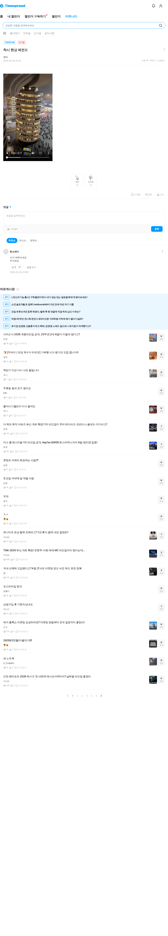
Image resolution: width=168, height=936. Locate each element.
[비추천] (20, 267)
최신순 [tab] (22, 240)
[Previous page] (68, 696)
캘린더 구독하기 (35, 16)
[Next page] (101, 696)
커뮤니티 (71, 16)
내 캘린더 (14, 16)
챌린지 (56, 16)
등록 (157, 228)
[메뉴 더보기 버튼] (4, 33)
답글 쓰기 (31, 267)
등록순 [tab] (33, 240)
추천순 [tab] (12, 240)
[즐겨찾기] (18, 289)
